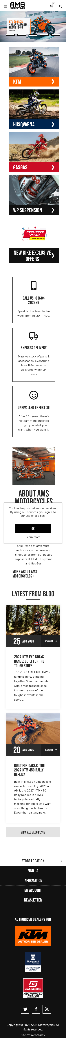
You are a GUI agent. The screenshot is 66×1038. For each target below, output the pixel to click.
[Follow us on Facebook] (36, 1009)
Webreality (37, 1035)
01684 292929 (36, 300)
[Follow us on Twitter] (25, 1009)
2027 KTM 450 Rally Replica (30, 792)
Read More (49, 641)
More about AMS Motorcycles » (24, 573)
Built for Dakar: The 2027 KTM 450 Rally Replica (29, 770)
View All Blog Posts (33, 832)
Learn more (33, 537)
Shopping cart (53, 4)
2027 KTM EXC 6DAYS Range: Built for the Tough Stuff (29, 661)
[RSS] (47, 1009)
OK (33, 529)
